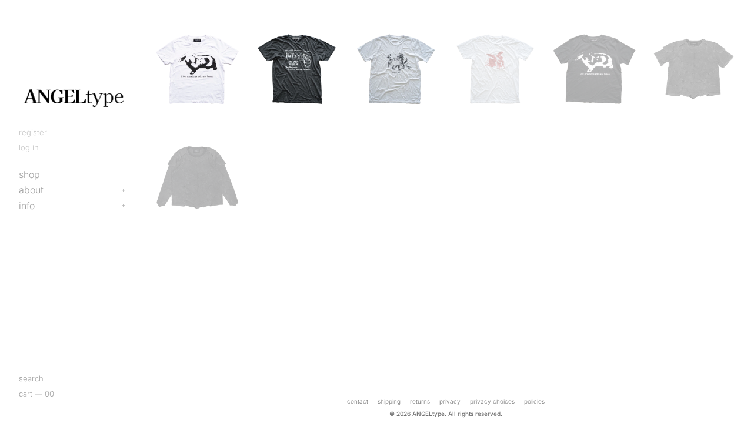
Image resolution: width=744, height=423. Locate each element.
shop (29, 174)
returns (420, 401)
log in (29, 147)
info (27, 205)
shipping (389, 401)
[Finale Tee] (495, 69)
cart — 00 (36, 393)
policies (534, 401)
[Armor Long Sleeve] (197, 177)
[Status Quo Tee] (396, 69)
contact (357, 401)
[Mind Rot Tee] (296, 69)
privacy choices (492, 401)
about (31, 189)
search (31, 378)
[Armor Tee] (693, 69)
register (33, 132)
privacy (450, 401)
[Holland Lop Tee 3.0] (197, 69)
